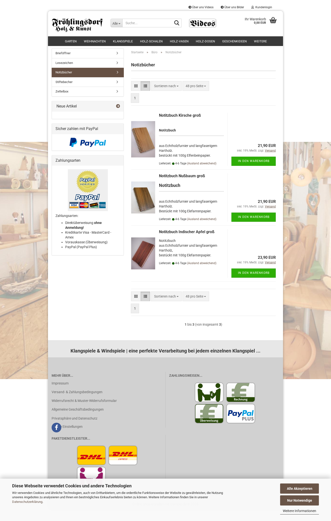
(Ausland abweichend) (201, 163)
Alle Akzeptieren (299, 488)
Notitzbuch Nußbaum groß (182, 176)
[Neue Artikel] (118, 106)
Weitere (260, 41)
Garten (71, 41)
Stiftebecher (63, 82)
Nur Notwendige (299, 500)
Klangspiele (123, 41)
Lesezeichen (64, 63)
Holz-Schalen (151, 41)
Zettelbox (61, 91)
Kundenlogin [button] (263, 7)
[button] (136, 86)
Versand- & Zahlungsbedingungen (77, 392)
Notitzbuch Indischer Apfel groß (186, 232)
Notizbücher (63, 72)
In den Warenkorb (253, 161)
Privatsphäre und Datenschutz (74, 418)
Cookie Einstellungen (67, 427)
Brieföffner (63, 53)
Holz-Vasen (179, 41)
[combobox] (166, 86)
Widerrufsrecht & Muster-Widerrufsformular (84, 401)
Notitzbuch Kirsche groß (180, 115)
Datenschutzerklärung (27, 502)
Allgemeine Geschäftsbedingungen (78, 409)
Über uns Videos (202, 7)
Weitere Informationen (299, 511)
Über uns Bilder (234, 7)
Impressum (60, 383)
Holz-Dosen (205, 41)
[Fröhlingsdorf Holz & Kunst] (77, 23)
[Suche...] (176, 23)
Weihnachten (95, 41)
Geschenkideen (234, 41)
